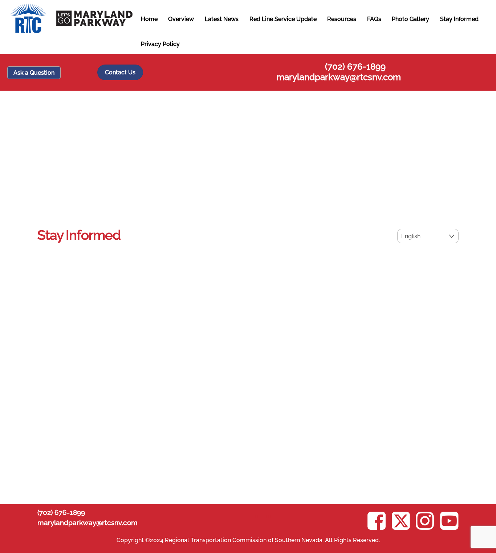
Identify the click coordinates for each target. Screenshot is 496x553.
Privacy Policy (160, 44)
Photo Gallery (410, 19)
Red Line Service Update (283, 19)
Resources (341, 19)
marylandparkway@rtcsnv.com (338, 77)
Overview (181, 19)
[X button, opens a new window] (265, 516)
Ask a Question (33, 72)
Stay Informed (459, 19)
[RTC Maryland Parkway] (71, 29)
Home (149, 19)
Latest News (222, 19)
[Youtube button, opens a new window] (256, 516)
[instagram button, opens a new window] (260, 516)
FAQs (374, 19)
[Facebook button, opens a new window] (269, 516)
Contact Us (120, 72)
